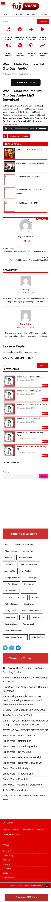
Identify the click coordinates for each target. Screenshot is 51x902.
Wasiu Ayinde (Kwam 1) (15, 637)
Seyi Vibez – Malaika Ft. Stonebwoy (22, 784)
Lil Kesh (8, 597)
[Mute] (37, 128)
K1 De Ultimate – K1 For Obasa (28, 176)
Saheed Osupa (11, 604)
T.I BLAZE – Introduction (16, 790)
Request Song (8, 851)
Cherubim (9, 564)
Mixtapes (32, 14)
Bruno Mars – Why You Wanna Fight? (23, 757)
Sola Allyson (10, 617)
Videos (40, 830)
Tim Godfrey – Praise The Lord (19, 715)
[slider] (43, 128)
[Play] (6, 128)
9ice (7, 544)
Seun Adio (25, 324)
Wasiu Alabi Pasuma (19, 136)
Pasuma (21, 597)
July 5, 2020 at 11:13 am (25, 292)
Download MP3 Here (26, 897)
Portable (35, 597)
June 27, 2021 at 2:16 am (25, 327)
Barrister (8, 557)
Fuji (18, 835)
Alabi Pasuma (11, 551)
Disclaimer (7, 873)
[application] (25, 128)
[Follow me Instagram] (29, 241)
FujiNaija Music (28, 74)
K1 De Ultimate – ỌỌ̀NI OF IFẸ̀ (27, 203)
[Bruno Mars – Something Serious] (9, 413)
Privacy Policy (8, 877)
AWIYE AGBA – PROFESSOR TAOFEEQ (30, 163)
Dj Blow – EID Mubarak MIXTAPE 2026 (30, 150)
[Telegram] (11, 647)
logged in (18, 352)
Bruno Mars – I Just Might (17, 768)
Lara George (29, 591)
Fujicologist (32, 577)
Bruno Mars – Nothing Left (29, 391)
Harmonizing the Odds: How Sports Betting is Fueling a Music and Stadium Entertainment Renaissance (24, 700)
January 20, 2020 (11, 74)
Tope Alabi (36, 617)
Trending (8, 835)
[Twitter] (5, 647)
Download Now (10, 124)
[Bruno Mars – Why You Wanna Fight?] (9, 441)
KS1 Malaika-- (11, 591)
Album (19, 14)
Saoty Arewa (10, 611)
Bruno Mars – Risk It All (15, 779)
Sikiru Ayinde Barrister (31, 611)
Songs (6, 14)
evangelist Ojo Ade (13, 577)
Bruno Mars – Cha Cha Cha (18, 773)
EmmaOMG (10, 571)
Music (6, 830)
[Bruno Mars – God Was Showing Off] (9, 455)
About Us (6, 860)
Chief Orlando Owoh (28, 564)
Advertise (6, 864)
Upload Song (8, 856)
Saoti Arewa (29, 604)
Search (6, 472)
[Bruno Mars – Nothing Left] (9, 399)
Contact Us (7, 869)
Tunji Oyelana (11, 624)
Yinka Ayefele (37, 637)
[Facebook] (18, 647)
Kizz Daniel (29, 584)
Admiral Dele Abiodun (24, 544)
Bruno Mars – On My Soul (28, 419)
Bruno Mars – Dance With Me (30, 377)
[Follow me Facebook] (22, 241)
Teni (23, 617)
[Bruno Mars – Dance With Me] (9, 385)
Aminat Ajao (28, 551)
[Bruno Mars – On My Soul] (9, 427)
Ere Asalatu (26, 571)
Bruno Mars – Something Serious (32, 405)
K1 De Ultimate (11, 584)
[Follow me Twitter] (25, 241)
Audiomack (28, 830)
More (45, 14)
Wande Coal (28, 624)
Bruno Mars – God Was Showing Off (22, 763)
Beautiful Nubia (25, 557)
